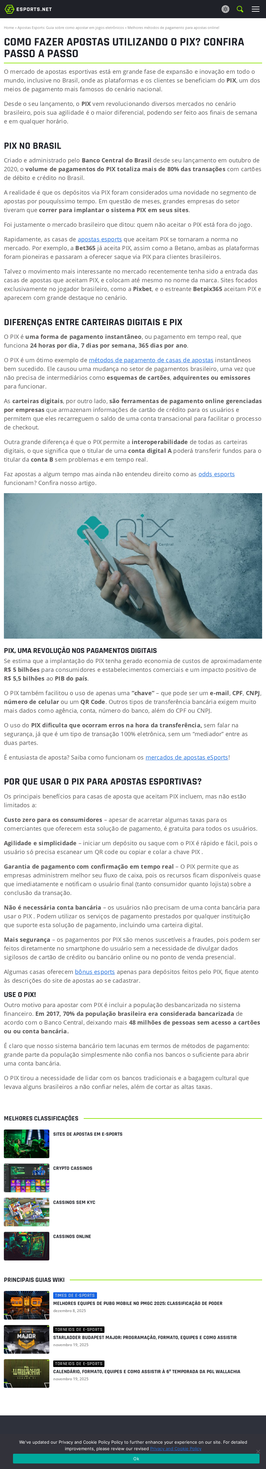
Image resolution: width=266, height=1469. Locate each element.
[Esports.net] (28, 9)
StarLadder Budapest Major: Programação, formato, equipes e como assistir (145, 1338)
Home (9, 27)
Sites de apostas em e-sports (88, 1134)
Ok (136, 1458)
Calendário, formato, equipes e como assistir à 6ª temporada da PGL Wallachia (146, 1372)
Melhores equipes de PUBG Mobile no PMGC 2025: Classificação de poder (138, 1303)
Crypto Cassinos (72, 1168)
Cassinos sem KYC (74, 1202)
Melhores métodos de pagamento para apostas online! (173, 27)
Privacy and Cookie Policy (175, 1448)
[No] (258, 1451)
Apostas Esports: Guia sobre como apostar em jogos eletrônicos (71, 27)
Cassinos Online (72, 1236)
